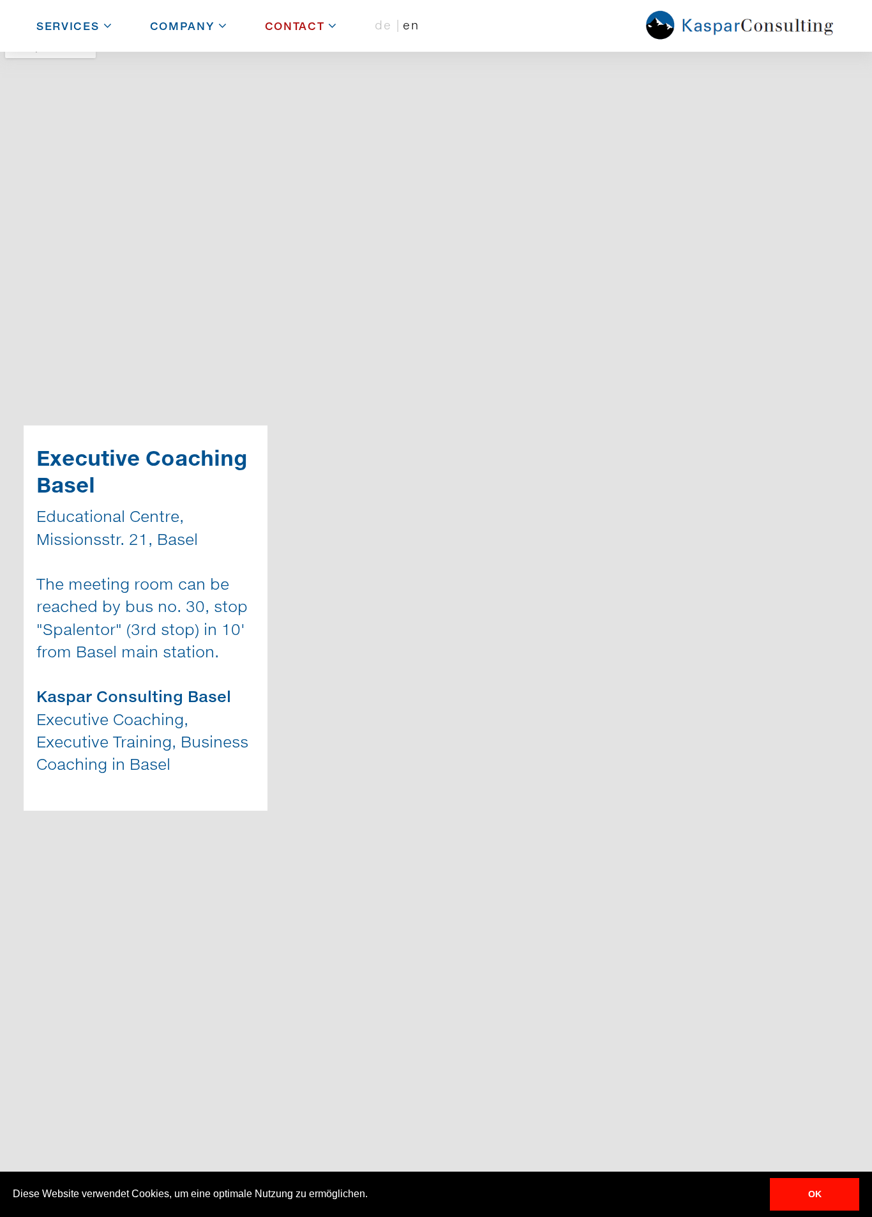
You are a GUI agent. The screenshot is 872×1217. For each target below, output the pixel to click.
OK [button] (815, 1194)
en (411, 25)
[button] (372, 1195)
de (385, 25)
